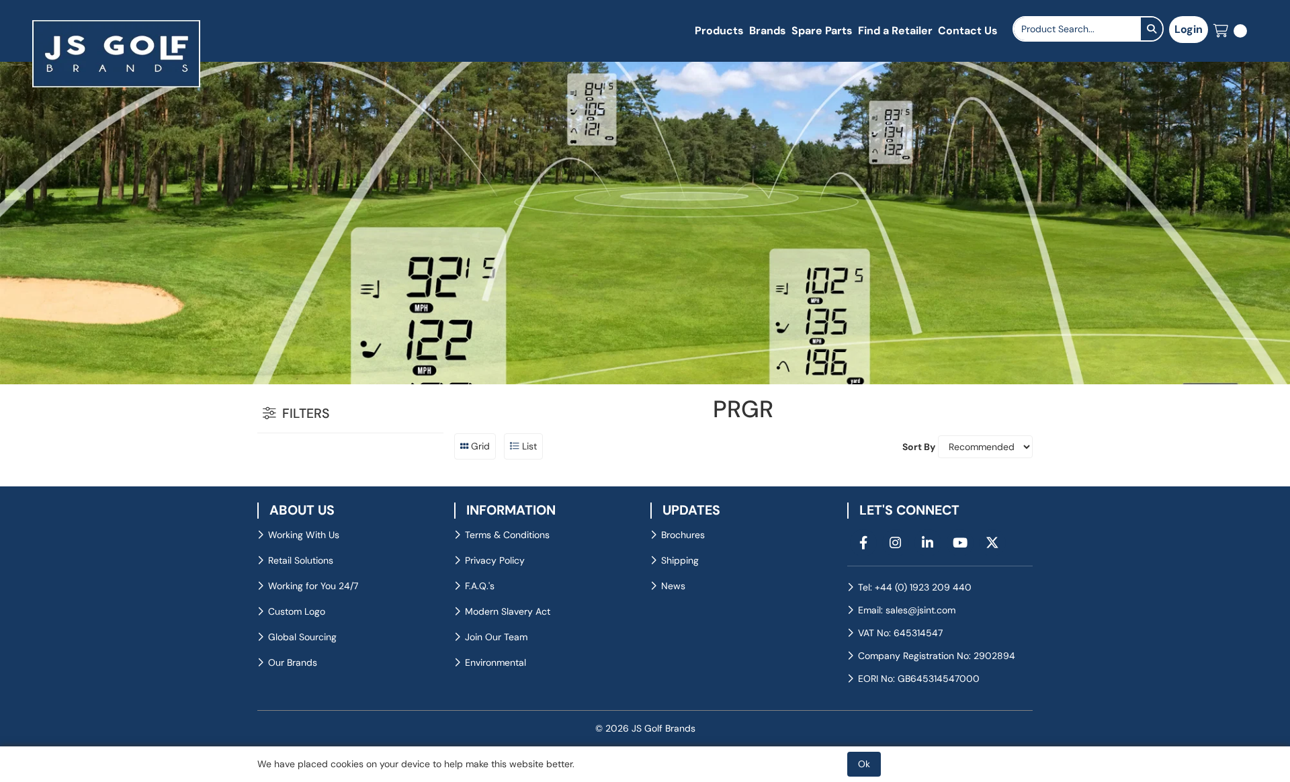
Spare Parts (822, 31)
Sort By (918, 447)
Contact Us (968, 31)
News (673, 586)
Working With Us (303, 535)
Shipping (680, 560)
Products (719, 31)
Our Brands (292, 662)
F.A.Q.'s (479, 586)
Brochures (683, 535)
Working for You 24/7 (313, 586)
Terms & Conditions (507, 535)
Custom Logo (296, 611)
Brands (767, 31)
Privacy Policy (495, 560)
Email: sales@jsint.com (906, 610)
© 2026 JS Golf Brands (645, 728)
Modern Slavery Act (507, 611)
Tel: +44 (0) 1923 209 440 (915, 587)
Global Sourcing (302, 637)
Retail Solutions (300, 560)
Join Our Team (496, 637)
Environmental (495, 662)
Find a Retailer (895, 31)
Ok (864, 764)
